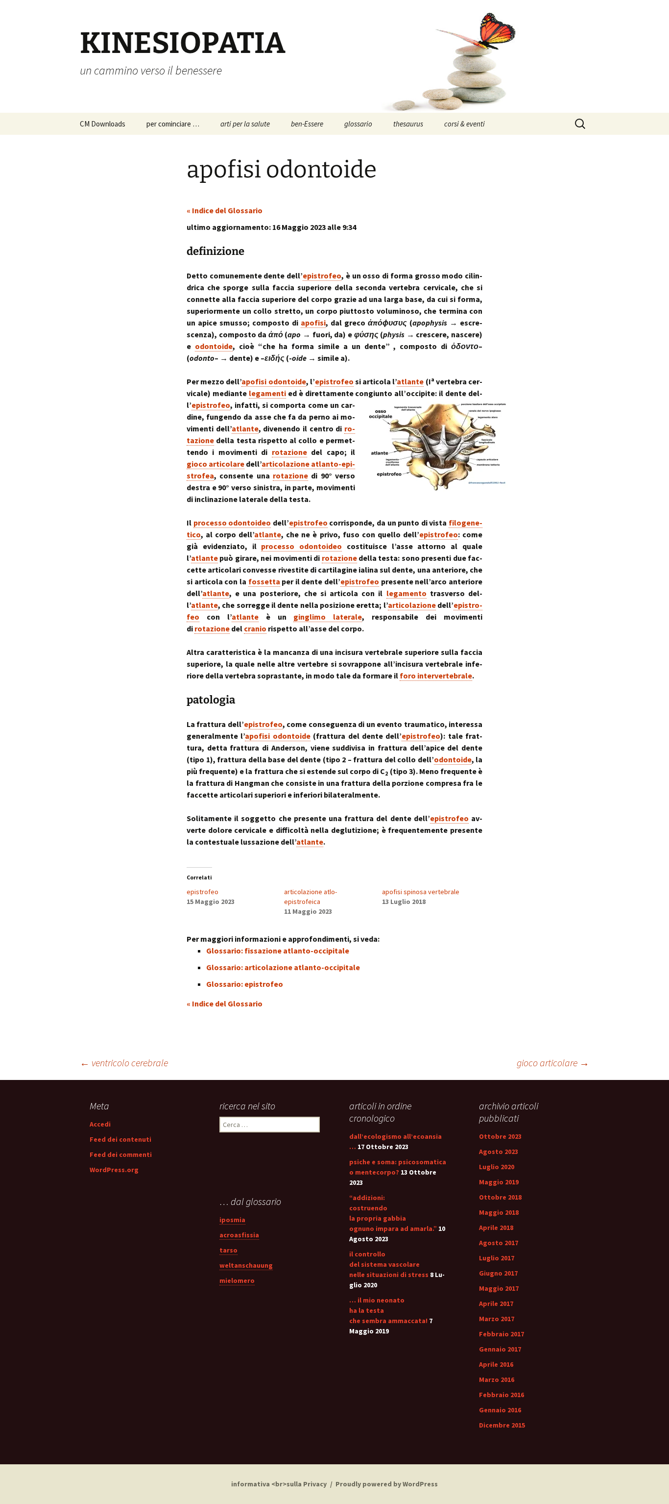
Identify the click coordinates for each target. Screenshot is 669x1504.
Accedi (100, 1124)
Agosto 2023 (498, 1151)
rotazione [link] (289, 452)
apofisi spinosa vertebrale (420, 891)
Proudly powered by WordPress (386, 1483)
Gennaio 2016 (500, 1409)
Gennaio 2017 (500, 1349)
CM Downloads (102, 123)
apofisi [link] (313, 322)
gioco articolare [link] (215, 464)
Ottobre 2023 (500, 1136)
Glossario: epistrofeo (244, 984)
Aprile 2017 (496, 1303)
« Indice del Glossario (225, 210)
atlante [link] (410, 381)
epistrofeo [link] (322, 275)
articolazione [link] (412, 605)
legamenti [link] (267, 393)
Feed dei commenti (121, 1154)
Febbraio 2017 (501, 1333)
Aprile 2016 (496, 1364)
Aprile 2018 (496, 1227)
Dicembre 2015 (502, 1425)
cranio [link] (255, 628)
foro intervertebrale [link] (436, 675)
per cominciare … (172, 123)
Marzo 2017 (496, 1318)
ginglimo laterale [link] (327, 617)
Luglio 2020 (496, 1166)
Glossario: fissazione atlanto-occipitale (277, 950)
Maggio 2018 (499, 1212)
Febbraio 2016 (501, 1394)
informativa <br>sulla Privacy (279, 1483)
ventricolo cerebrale (124, 1062)
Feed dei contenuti (120, 1139)
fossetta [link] (264, 581)
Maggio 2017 (499, 1288)
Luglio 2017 (496, 1257)
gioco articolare (553, 1062)
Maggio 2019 (499, 1182)
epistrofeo (202, 891)
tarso (228, 1250)
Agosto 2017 (498, 1242)
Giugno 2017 (498, 1273)
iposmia (232, 1219)
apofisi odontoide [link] (273, 381)
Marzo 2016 (496, 1379)
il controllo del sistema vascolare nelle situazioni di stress (389, 1264)
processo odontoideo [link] (232, 522)
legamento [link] (406, 593)
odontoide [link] (214, 346)
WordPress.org (114, 1169)
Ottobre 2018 (500, 1197)
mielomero (237, 1280)
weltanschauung (246, 1265)
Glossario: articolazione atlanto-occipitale (283, 967)
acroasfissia (239, 1234)
